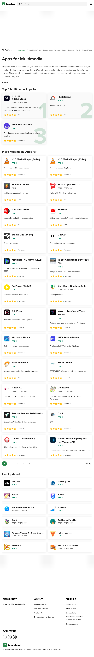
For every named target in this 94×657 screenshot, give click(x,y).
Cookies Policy (71, 613)
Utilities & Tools (87, 50)
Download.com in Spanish (44, 617)
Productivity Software (34, 50)
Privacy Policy (71, 604)
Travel (78, 50)
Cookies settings (72, 624)
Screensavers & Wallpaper (51, 50)
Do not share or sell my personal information (74, 618)
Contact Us (38, 613)
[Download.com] (8, 3)
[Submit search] (19, 4)
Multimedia (21, 50)
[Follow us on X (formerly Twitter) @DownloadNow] (10, 637)
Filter (4, 82)
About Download (40, 604)
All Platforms (7, 50)
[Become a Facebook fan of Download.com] (5, 637)
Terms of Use (71, 609)
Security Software (68, 50)
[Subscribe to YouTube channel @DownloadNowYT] (15, 637)
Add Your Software (41, 609)
